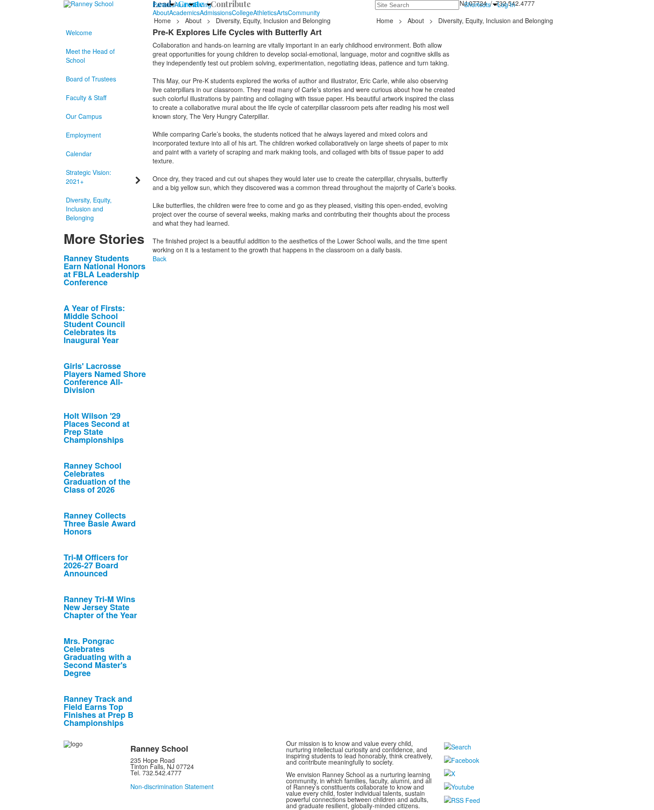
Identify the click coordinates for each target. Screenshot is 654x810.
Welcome (79, 32)
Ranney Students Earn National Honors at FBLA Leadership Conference (104, 270)
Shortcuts (477, 4)
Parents (163, 4)
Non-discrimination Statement (172, 786)
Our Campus (84, 116)
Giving (202, 4)
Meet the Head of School (90, 56)
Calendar (79, 153)
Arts (282, 12)
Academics (184, 12)
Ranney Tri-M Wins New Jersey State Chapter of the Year (100, 607)
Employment (83, 134)
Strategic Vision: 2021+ (88, 177)
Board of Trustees (91, 78)
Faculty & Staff (86, 97)
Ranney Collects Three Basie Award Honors (100, 523)
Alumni (184, 4)
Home (163, 20)
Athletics (265, 12)
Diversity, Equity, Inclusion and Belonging (89, 208)
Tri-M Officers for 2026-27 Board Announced (96, 565)
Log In (506, 4)
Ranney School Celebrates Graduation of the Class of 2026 (97, 477)
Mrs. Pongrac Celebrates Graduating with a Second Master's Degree (97, 657)
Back (159, 258)
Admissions (216, 12)
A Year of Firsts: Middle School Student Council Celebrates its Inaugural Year (94, 324)
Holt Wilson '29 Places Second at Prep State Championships (96, 428)
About (161, 12)
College (242, 12)
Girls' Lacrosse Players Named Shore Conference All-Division (105, 378)
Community (304, 12)
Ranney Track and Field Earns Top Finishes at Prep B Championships (98, 711)
